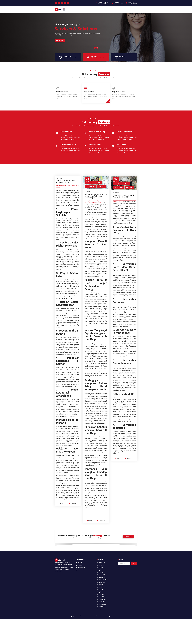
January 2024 (102, 601)
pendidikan (89, 182)
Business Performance (125, 132)
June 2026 (101, 565)
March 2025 (101, 594)
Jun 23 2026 (87, 191)
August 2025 (102, 582)
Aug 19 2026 (59, 178)
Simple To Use (89, 92)
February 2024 (102, 599)
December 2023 (102, 604)
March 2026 (101, 572)
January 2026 (102, 575)
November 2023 (102, 606)
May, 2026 (115, 180)
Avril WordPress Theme (116, 616)
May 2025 (101, 589)
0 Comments (74, 503)
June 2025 (101, 587)
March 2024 (102, 597)
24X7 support (121, 144)
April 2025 (101, 592)
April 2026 (101, 570)
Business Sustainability (97, 132)
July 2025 (101, 584)
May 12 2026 (116, 192)
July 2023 (101, 609)
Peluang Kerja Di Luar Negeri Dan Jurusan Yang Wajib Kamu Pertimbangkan (96, 196)
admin (61, 503)
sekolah (98, 182)
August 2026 (102, 562)
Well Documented (62, 92)
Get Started (96, 40)
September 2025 (103, 579)
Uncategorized (90, 186)
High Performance (118, 92)
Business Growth (66, 132)
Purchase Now (128, 536)
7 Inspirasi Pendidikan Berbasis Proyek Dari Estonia (67, 181)
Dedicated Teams (95, 144)
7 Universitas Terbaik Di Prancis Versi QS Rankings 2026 (123, 196)
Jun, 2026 (87, 180)
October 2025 (102, 577)
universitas (101, 186)
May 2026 (101, 567)
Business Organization (68, 144)
